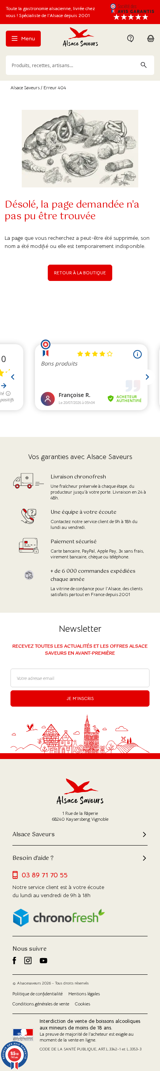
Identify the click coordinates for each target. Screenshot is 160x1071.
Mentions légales (84, 993)
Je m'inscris (80, 698)
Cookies (82, 1004)
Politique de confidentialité (37, 993)
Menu (27, 38)
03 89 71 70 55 (45, 875)
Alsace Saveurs (25, 87)
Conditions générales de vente (40, 1004)
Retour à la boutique (80, 273)
